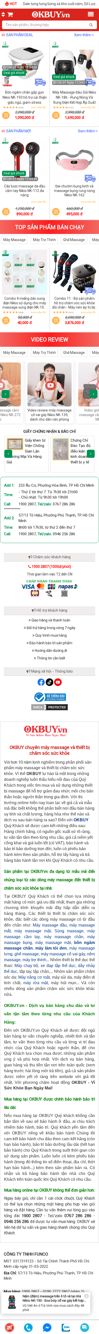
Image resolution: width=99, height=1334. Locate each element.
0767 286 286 (64, 504)
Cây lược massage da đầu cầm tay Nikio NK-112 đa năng (24, 190)
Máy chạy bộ (26, 965)
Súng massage (69, 931)
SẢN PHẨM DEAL (19, 35)
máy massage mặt (32, 931)
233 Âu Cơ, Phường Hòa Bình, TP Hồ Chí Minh (56, 485)
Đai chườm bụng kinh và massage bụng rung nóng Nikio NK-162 (74, 190)
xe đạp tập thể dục (58, 965)
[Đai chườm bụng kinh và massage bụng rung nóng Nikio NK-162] (74, 159)
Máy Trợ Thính (44, 240)
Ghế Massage (74, 240)
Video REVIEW (49, 339)
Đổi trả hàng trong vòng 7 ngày (50, 628)
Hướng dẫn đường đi (50, 651)
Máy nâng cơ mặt (34, 977)
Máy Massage (14, 240)
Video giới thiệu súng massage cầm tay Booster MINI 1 (49, 414)
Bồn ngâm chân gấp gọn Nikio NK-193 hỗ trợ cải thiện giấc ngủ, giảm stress (25, 97)
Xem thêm (83, 35)
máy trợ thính (34, 960)
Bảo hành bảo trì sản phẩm (50, 643)
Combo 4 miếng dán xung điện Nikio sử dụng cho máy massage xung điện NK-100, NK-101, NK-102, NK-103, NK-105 (25, 307)
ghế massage (26, 954)
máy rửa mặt (35, 983)
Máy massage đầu (50, 925)
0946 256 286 (64, 534)
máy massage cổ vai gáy (63, 954)
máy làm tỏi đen (51, 948)
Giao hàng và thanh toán (50, 620)
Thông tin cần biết (50, 658)
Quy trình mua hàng (51, 635)
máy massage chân (63, 937)
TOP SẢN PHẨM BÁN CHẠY (49, 227)
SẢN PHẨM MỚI (18, 131)
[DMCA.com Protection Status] (49, 707)
